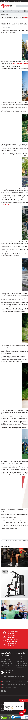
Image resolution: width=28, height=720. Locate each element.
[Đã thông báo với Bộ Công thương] (16, 717)
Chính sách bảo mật (6, 665)
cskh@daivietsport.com (12, 687)
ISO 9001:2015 (17, 1)
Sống (21, 17)
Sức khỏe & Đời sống (13, 17)
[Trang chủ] (2, 17)
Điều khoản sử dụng (6, 668)
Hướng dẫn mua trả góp (7, 670)
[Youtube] (5, 691)
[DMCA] (9, 717)
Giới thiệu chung (6, 659)
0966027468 (11, 634)
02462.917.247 (19, 685)
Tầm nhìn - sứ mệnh (6, 661)
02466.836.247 (11, 685)
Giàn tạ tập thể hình (9, 11)
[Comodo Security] (4, 717)
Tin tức (6, 17)
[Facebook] (2, 691)
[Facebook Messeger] (24, 711)
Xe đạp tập (20, 11)
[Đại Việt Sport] (7, 6)
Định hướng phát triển (7, 663)
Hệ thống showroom (6, 1)
